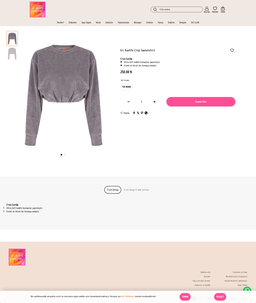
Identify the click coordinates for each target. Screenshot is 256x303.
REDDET (220, 296)
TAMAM (185, 296)
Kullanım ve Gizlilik (202, 285)
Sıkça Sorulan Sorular (201, 281)
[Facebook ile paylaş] (134, 113)
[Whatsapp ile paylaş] (146, 113)
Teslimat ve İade (240, 272)
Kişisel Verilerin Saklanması (236, 281)
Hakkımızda (205, 272)
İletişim (207, 277)
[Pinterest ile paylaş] (142, 113)
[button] (61, 154)
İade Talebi (242, 285)
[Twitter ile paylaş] (138, 113)
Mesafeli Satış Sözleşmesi (236, 277)
